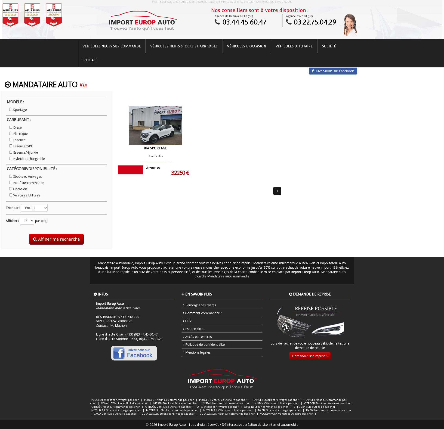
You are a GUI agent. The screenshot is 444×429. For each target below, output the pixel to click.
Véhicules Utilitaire (294, 46)
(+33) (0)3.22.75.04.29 (146, 338)
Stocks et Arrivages (27, 176)
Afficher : (12, 220)
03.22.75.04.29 (315, 22)
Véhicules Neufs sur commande (112, 46)
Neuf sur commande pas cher (169, 399)
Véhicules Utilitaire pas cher (223, 399)
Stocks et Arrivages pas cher (115, 399)
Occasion (20, 189)
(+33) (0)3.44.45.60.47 (141, 334)
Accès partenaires (198, 336)
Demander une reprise (309, 356)
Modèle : (15, 101)
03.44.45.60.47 (244, 22)
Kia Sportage (155, 148)
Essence (19, 140)
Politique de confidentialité (204, 344)
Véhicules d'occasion (246, 46)
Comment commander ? (203, 313)
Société (329, 46)
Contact (90, 60)
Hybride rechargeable (29, 158)
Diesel (17, 127)
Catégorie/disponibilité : (32, 168)
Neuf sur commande (28, 182)
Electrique (20, 133)
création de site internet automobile (271, 424)
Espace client (194, 328)
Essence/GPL (23, 146)
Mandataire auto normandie (228, 276)
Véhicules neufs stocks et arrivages (184, 46)
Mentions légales (197, 352)
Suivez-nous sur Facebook (334, 71)
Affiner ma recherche (58, 239)
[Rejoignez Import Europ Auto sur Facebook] (134, 353)
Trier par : (13, 207)
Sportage (20, 109)
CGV (187, 321)
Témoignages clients (200, 305)
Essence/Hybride (25, 152)
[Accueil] (143, 21)
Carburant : (19, 119)
